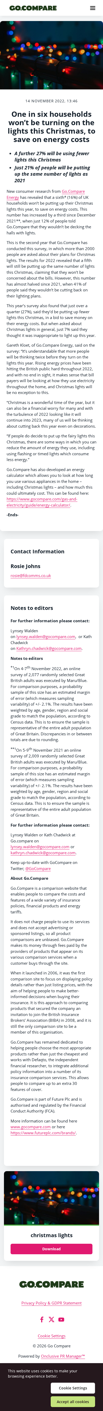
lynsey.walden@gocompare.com (45, 636)
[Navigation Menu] (92, 7)
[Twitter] (51, 1319)
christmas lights (52, 1235)
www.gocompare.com (31, 1126)
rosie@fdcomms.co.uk (31, 575)
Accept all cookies (73, 1401)
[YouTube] (61, 1319)
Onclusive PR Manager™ (63, 1356)
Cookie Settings (51, 1335)
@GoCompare (38, 868)
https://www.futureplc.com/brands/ (43, 1132)
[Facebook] (42, 1319)
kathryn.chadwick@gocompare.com (43, 852)
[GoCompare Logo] (51, 1284)
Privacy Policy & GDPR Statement (51, 1303)
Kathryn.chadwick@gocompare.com (49, 648)
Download (51, 1248)
